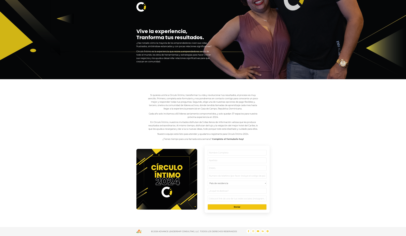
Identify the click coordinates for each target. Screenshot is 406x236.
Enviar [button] (237, 207)
